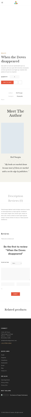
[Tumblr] (19, 100)
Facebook (8, 160)
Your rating (5, 262)
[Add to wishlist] (16, 82)
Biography (20, 96)
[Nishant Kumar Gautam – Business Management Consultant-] (16, 2)
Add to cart (7, 82)
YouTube (22, 160)
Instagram (5, 346)
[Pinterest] (22, 100)
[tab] (15, 196)
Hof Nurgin (19, 93)
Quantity (4, 77)
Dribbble (19, 160)
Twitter (11, 160)
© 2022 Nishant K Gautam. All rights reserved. (12, 412)
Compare (20, 82)
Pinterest (15, 160)
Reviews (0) (15, 200)
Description (15, 196)
